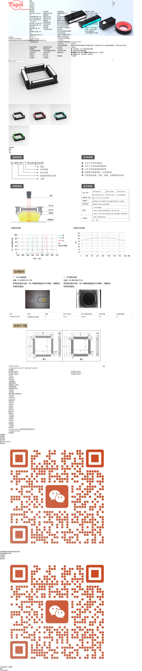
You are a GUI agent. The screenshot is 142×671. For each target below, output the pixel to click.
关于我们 (31, 8)
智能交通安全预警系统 (15, 394)
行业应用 (31, 4)
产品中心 (31, 3)
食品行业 (11, 404)
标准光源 (11, 378)
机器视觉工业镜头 (14, 385)
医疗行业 (11, 410)
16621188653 (4, 670)
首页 (30, 1)
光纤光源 (11, 390)
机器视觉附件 (12, 383)
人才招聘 (11, 425)
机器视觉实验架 (13, 388)
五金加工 (11, 406)
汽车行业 (11, 402)
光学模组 (11, 392)
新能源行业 (12, 401)
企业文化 (11, 422)
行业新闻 (11, 415)
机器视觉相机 (12, 386)
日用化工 (11, 408)
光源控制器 (12, 381)
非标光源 (11, 379)
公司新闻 (11, 417)
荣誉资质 (11, 424)
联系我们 (31, 10)
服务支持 (11, 411)
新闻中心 (31, 6)
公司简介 (11, 420)
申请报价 (2, 557)
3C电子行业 (12, 399)
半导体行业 (12, 397)
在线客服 (2, 555)
